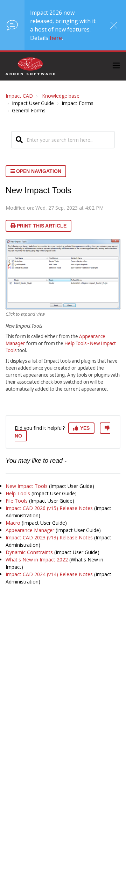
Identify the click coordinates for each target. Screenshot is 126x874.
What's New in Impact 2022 (37, 559)
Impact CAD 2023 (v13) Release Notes (49, 537)
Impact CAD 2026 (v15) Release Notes (49, 508)
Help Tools (18, 493)
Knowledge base (60, 95)
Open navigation (38, 171)
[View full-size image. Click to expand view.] (63, 274)
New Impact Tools (27, 486)
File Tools (17, 500)
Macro (13, 522)
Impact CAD (19, 95)
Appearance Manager (30, 530)
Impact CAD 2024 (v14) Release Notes (49, 574)
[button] (116, 66)
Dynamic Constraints (29, 552)
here (56, 38)
